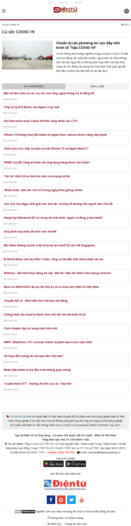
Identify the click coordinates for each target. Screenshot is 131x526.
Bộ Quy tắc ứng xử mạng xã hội (88, 420)
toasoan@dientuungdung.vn (104, 452)
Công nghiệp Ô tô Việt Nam (30, 420)
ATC (50, 2)
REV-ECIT (63, 2)
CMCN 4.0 (95, 425)
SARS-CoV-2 (56, 425)
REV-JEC (79, 2)
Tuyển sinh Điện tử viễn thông (31, 425)
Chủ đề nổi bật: (18, 416)
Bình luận (97, 86)
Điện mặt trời (87, 416)
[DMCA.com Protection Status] (25, 511)
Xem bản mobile (65, 458)
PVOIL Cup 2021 (111, 425)
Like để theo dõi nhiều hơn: (65, 473)
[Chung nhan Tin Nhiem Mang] (65, 517)
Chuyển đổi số (71, 416)
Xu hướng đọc (34, 86)
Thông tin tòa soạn (76, 523)
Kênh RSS (55, 523)
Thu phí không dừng (58, 420)
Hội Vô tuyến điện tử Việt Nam (44, 416)
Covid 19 (69, 425)
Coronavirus (82, 425)
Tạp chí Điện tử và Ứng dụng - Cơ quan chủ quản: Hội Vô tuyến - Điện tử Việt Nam (65, 435)
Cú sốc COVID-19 (10, 24)
